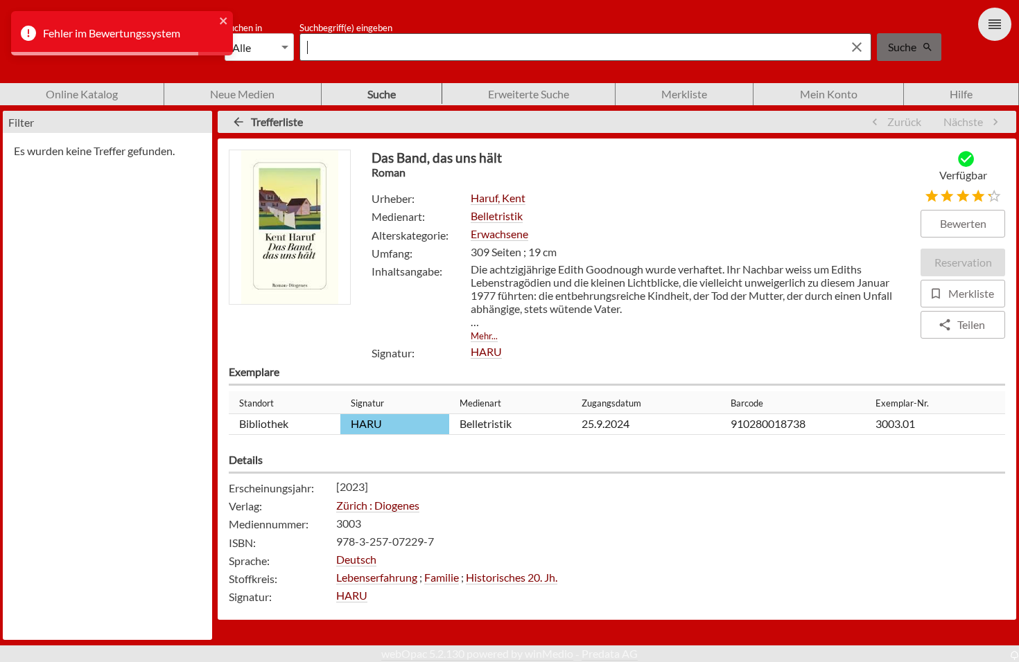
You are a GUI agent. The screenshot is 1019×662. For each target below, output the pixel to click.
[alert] (122, 33)
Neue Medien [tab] (242, 93)
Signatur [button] (367, 403)
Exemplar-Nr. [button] (902, 403)
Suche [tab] (381, 93)
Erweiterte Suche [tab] (528, 93)
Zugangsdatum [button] (611, 403)
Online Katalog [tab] (82, 93)
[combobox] (568, 47)
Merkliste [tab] (684, 93)
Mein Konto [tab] (828, 93)
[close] (224, 21)
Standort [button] (256, 403)
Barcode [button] (747, 403)
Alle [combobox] (241, 47)
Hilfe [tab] (961, 93)
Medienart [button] (480, 403)
